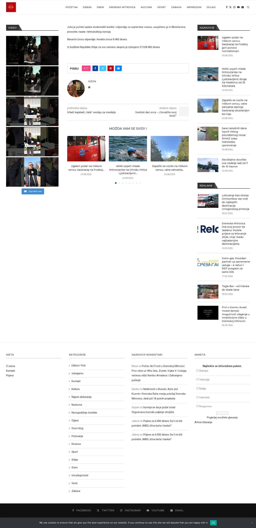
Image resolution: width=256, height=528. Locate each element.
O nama (10, 366)
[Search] (248, 7)
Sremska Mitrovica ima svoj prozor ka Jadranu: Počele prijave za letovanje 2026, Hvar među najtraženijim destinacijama (234, 234)
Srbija (87, 7)
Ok (213, 522)
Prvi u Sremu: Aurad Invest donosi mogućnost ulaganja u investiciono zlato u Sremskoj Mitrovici (236, 314)
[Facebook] (226, 7)
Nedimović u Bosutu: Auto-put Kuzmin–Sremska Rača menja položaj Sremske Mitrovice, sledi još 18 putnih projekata (159, 394)
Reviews (76, 444)
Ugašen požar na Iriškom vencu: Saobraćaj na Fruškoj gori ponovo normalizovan (235, 44)
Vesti (74, 483)
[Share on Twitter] (102, 68)
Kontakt (10, 370)
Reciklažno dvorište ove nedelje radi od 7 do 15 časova (235, 163)
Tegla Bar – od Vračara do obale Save (235, 288)
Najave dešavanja (81, 396)
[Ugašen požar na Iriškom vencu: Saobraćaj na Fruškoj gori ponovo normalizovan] (86, 148)
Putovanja (77, 436)
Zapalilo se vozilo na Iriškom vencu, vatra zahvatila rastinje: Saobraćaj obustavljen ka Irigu (235, 107)
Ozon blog (77, 428)
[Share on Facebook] (95, 68)
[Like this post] (87, 68)
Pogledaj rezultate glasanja (222, 417)
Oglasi (211, 7)
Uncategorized (80, 475)
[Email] (242, 7)
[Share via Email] (118, 68)
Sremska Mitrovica (122, 7)
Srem (100, 7)
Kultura (146, 7)
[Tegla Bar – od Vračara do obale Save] (207, 292)
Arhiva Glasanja (203, 422)
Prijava (10, 375)
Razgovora (205, 406)
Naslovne (77, 404)
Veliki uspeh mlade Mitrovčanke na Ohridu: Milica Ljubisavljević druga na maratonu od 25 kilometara (234, 77)
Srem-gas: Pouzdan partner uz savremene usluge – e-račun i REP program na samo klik (236, 265)
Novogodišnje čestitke (84, 412)
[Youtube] (238, 7)
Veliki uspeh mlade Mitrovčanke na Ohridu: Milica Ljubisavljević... (128, 170)
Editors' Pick (79, 365)
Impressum (194, 7)
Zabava (176, 7)
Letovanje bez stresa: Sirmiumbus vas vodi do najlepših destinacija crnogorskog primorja (235, 202)
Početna (71, 7)
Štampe (203, 370)
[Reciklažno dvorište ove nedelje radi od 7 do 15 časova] (207, 165)
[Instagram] (234, 7)
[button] (72, 160)
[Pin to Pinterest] (110, 68)
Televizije (204, 379)
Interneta (204, 397)
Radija (202, 388)
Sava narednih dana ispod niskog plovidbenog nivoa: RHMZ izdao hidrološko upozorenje (234, 137)
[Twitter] (230, 7)
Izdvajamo (77, 373)
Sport (161, 7)
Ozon (92, 81)
